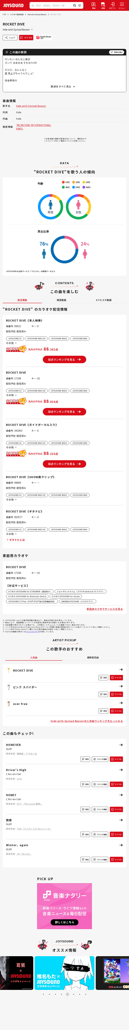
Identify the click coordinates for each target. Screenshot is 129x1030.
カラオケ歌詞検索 (17, 14)
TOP (4, 14)
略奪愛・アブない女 (27, 753)
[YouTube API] (32, 631)
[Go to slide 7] (79, 994)
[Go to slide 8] (85, 994)
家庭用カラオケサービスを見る (105, 609)
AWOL (19, 128)
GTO (19, 778)
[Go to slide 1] (43, 994)
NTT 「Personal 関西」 (29, 803)
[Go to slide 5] (67, 994)
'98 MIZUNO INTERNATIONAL (33, 125)
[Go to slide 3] (55, 994)
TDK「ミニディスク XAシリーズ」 (34, 828)
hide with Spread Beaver (37, 14)
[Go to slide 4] (61, 994)
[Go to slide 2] (49, 994)
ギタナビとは (17, 539)
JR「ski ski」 (24, 853)
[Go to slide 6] (73, 994)
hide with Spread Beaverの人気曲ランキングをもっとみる (87, 721)
